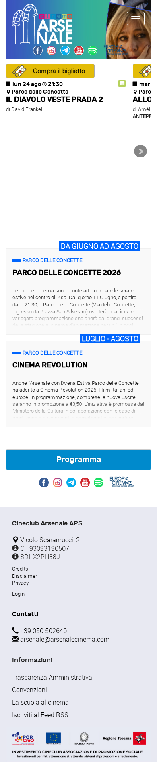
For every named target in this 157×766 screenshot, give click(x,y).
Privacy (20, 582)
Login (18, 593)
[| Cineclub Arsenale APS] (92, 50)
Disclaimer (24, 575)
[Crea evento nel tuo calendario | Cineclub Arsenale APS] (122, 83)
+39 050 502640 (43, 630)
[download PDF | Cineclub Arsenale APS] (78, 744)
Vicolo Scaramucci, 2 (49, 539)
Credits (20, 568)
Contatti (25, 614)
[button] (50, 71)
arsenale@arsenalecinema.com (64, 639)
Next (140, 151)
